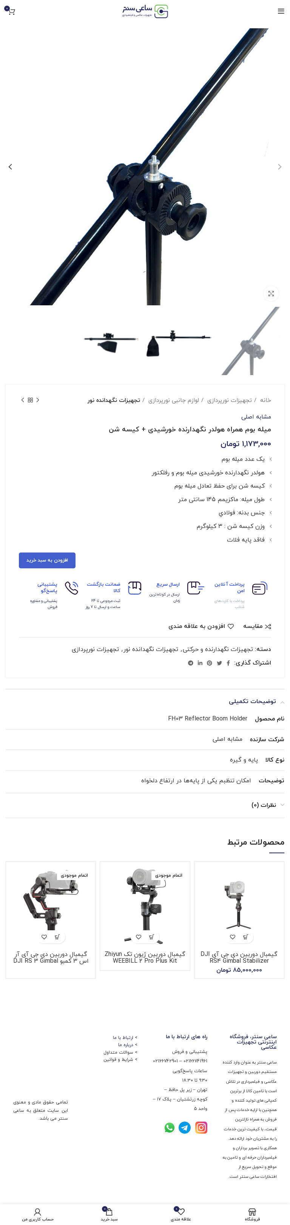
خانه (264, 400)
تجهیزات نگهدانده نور (113, 400)
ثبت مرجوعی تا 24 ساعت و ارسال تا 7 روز (103, 604)
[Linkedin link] (200, 663)
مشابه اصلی (256, 417)
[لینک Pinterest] (209, 663)
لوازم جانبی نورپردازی (173, 400)
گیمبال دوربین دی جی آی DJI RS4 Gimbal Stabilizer (239, 957)
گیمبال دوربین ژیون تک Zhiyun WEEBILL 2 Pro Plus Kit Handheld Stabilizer (145, 961)
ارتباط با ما (123, 1038)
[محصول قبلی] (38, 400)
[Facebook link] (228, 663)
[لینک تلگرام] (191, 663)
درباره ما (125, 1045)
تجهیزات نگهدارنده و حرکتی (218, 649)
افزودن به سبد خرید (47, 560)
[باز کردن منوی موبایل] (281, 11)
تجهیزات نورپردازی (228, 400)
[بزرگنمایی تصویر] (271, 293)
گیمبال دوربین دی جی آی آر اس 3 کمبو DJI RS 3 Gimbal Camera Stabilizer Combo (51, 961)
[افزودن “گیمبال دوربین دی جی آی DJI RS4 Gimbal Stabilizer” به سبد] (245, 936)
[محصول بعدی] (22, 400)
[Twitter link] (219, 663)
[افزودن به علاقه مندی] (232, 936)
